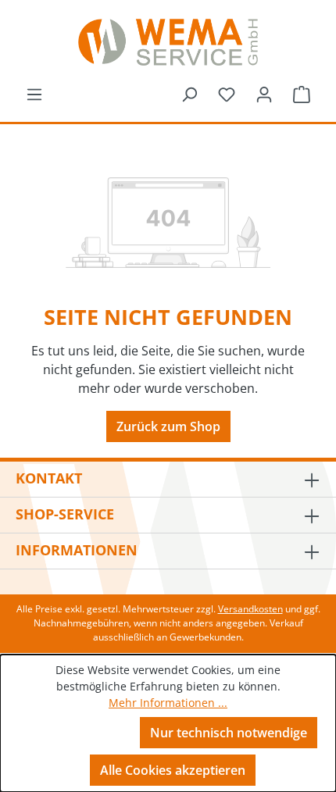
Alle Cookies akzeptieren (172, 770)
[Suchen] (189, 93)
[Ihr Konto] (264, 93)
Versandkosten (250, 608)
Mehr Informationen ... (168, 702)
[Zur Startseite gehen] (168, 42)
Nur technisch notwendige (228, 732)
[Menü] (34, 93)
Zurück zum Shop (168, 426)
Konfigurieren (81, 731)
